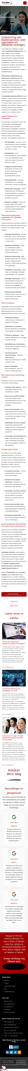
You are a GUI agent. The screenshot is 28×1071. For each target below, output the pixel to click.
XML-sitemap (23, 1064)
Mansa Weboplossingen (21, 1062)
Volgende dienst (14, 605)
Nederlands (5, 1070)
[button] (3, 1067)
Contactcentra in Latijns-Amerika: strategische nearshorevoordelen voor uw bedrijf (12, 737)
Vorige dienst (14, 601)
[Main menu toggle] (25, 3)
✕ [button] (15, 1059)
